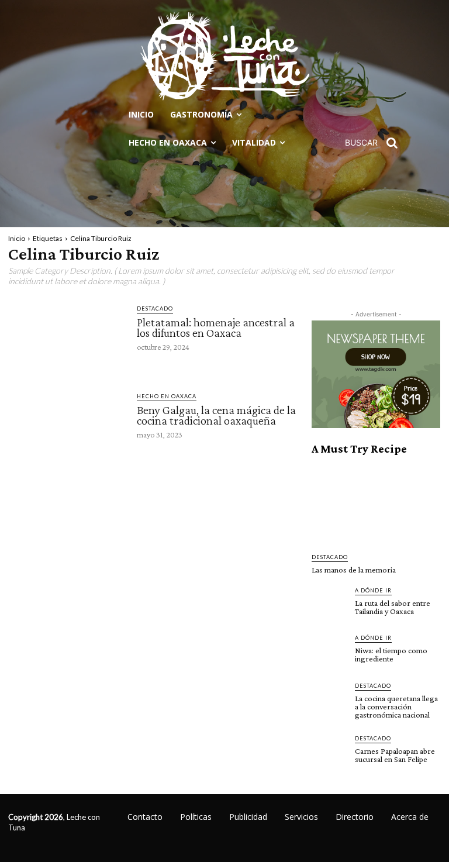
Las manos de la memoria (354, 569)
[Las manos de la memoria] (376, 504)
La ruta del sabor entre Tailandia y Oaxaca (392, 607)
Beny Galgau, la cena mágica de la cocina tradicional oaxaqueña (216, 415)
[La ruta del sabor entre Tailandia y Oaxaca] (330, 604)
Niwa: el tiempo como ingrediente (391, 654)
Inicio (16, 238)
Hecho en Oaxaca (166, 396)
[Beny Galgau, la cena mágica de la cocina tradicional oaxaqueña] (67, 424)
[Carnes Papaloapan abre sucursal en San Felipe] (330, 752)
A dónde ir (373, 590)
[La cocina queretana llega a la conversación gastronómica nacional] (330, 699)
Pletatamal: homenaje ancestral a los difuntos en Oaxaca (216, 327)
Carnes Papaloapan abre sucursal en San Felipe (395, 755)
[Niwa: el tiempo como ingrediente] (330, 651)
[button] (375, 143)
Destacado (155, 308)
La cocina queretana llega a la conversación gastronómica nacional (396, 706)
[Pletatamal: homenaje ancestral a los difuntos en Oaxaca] (67, 336)
